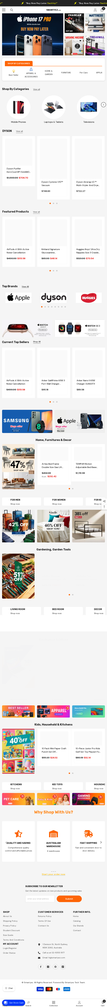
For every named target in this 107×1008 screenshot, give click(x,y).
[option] (32, 34)
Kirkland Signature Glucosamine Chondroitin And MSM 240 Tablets (53, 251)
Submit (69, 898)
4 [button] (52, 306)
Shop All (37, 341)
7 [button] (62, 306)
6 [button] (58, 306)
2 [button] (53, 203)
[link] (18, 841)
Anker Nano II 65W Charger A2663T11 (86, 382)
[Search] (11, 10)
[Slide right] (101, 842)
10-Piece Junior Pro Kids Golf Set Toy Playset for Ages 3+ (88, 750)
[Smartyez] (18, 107)
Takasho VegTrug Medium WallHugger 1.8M (54, 578)
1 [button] (50, 203)
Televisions (88, 121)
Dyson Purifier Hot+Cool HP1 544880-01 (19, 170)
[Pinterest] (55, 966)
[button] (103, 104)
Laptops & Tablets (53, 121)
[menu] (3, 10)
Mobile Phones (18, 121)
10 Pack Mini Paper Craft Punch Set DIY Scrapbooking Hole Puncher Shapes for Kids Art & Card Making (54, 750)
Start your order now (53, 874)
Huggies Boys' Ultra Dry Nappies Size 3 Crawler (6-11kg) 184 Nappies (88, 251)
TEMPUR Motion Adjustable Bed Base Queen (86, 465)
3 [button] (57, 203)
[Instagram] (48, 966)
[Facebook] (40, 966)
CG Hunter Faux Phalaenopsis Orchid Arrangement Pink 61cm (87, 578)
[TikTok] (62, 966)
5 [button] (55, 306)
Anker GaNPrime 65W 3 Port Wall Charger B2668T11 (53, 382)
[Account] (95, 9)
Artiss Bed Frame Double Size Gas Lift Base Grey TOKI (52, 465)
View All (25, 286)
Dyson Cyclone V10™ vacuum (52, 183)
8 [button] (65, 306)
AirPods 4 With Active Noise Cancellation (18, 251)
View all (36, 89)
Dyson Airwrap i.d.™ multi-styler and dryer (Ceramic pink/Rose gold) (87, 183)
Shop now (57, 504)
